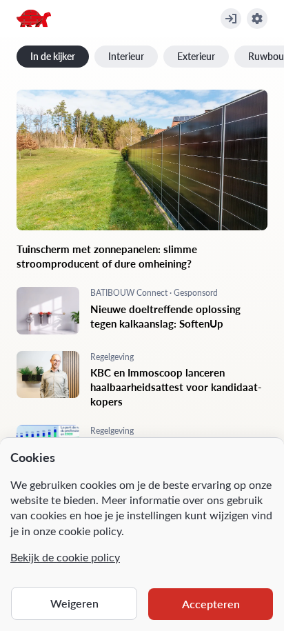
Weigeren (74, 603)
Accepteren (211, 604)
